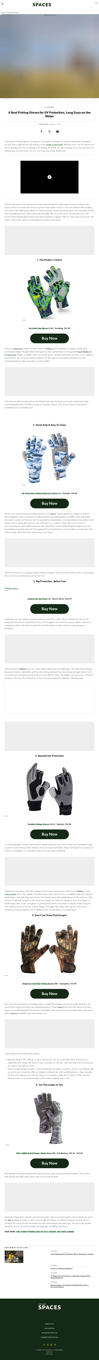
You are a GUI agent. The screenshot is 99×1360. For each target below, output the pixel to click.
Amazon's (18, 349)
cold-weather (10, 894)
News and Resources (13, 12)
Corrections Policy (49, 1337)
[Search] (96, 3)
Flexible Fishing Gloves (38, 824)
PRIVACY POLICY (49, 1354)
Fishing (3, 12)
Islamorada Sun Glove (37, 599)
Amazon (6, 99)
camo (59, 1007)
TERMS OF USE (50, 1352)
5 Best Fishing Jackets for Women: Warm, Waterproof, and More (72, 1254)
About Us (49, 1324)
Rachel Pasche (44, 124)
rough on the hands (54, 145)
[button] (2, 4)
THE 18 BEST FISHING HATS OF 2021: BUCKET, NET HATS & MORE (45, 1232)
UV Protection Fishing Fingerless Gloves (40, 493)
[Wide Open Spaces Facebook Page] (44, 1344)
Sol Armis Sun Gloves (38, 328)
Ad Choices (49, 1328)
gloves (53, 514)
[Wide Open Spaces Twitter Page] (55, 1344)
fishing (49, 349)
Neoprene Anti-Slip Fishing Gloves (38, 984)
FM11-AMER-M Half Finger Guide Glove (34, 1153)
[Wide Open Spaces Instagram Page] (48, 1344)
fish (9, 1220)
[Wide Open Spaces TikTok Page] (51, 1344)
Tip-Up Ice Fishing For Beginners (61, 1268)
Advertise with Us (49, 1333)
